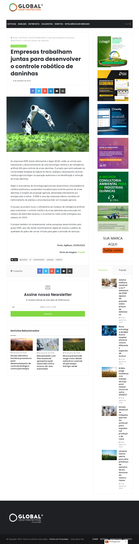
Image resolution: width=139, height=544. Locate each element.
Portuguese (114, 541)
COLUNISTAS (47, 24)
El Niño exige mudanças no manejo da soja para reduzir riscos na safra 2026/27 (123, 381)
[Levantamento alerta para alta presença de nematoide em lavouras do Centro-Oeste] (109, 455)
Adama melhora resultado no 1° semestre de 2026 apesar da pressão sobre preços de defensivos (123, 297)
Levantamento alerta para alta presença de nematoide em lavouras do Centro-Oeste (123, 466)
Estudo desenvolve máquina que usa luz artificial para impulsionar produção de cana (123, 423)
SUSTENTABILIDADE (37, 38)
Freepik (81, 252)
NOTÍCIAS (11, 24)
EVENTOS (59, 24)
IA (30, 260)
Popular (122, 270)
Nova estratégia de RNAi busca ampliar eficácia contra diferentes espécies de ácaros (123, 341)
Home (15, 38)
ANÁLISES (22, 24)
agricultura (23, 260)
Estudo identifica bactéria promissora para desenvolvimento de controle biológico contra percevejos (21, 362)
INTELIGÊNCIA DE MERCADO (77, 24)
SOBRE (95, 539)
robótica (59, 260)
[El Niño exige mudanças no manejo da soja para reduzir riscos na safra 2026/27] (109, 372)
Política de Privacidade (58, 539)
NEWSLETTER (116, 539)
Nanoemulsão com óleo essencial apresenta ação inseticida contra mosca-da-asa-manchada (46, 362)
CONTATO (128, 539)
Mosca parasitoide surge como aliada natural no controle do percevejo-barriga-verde (72, 361)
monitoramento (39, 260)
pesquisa (50, 260)
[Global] (26, 7)
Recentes (103, 270)
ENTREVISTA (33, 24)
